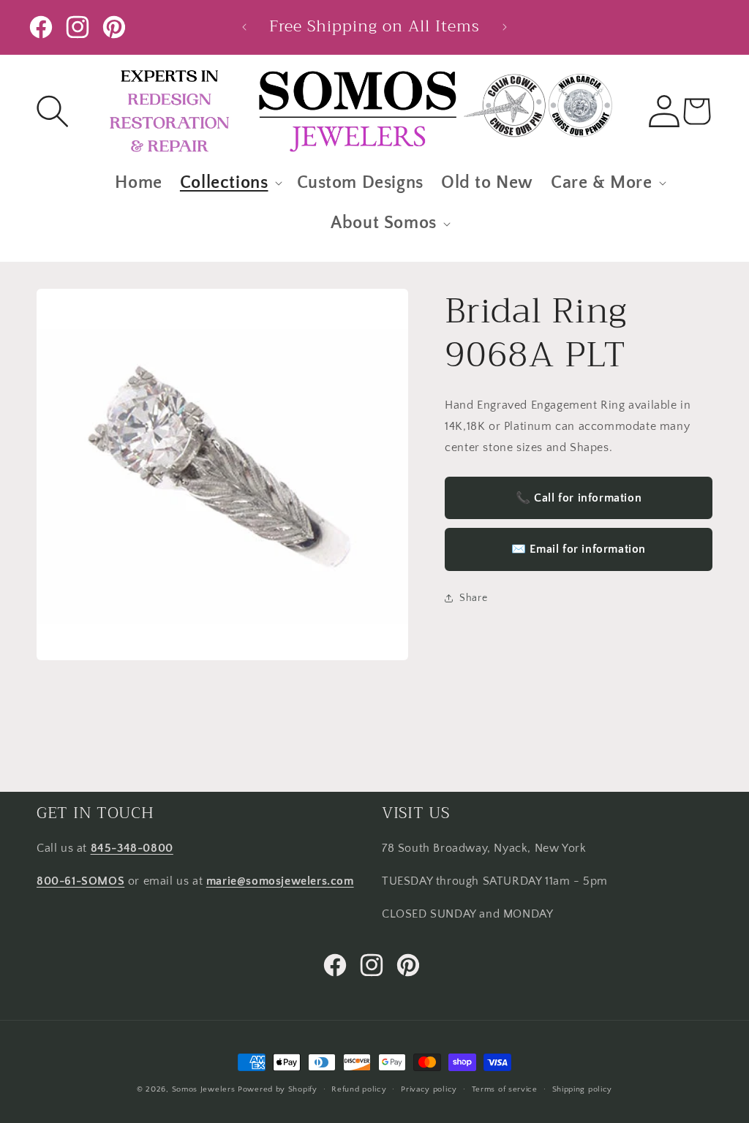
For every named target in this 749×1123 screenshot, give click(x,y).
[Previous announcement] (244, 27)
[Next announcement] (505, 27)
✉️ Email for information (578, 549)
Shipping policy (582, 1089)
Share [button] (473, 598)
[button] (53, 111)
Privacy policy (429, 1089)
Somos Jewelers (204, 1089)
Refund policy (358, 1089)
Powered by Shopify (277, 1089)
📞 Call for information (578, 497)
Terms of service (505, 1089)
